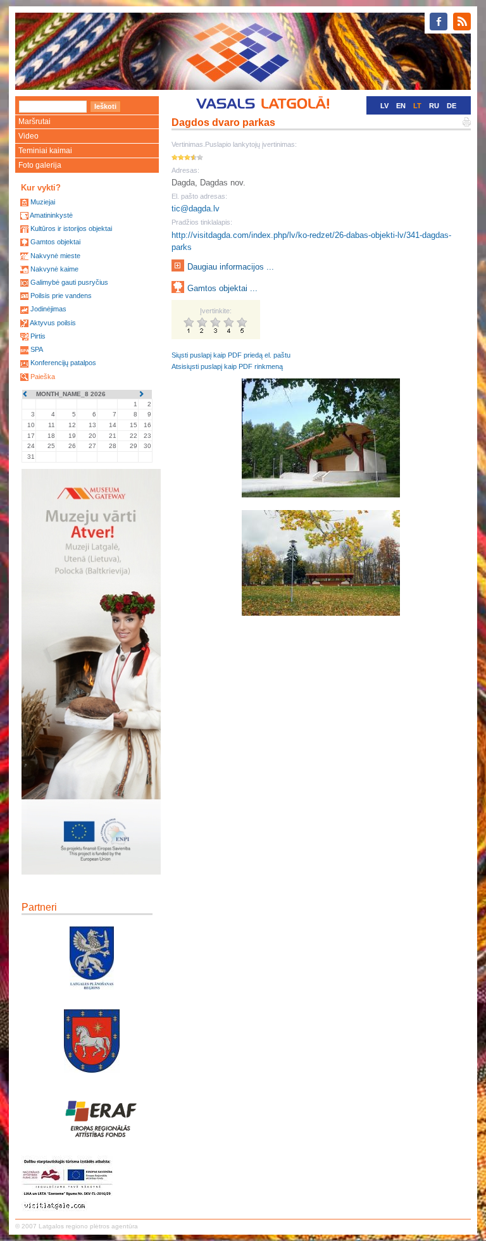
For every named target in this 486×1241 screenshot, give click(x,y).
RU (434, 105)
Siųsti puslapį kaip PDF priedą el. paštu (230, 355)
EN (401, 105)
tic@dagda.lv (195, 208)
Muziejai (42, 202)
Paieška (42, 376)
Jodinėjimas (48, 309)
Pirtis (38, 336)
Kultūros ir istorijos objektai (71, 228)
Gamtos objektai (55, 242)
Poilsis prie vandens (61, 295)
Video (28, 136)
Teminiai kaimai (45, 150)
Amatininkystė (51, 215)
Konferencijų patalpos (63, 362)
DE (451, 105)
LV (384, 105)
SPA (36, 349)
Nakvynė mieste (55, 255)
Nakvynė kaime (54, 269)
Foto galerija (39, 165)
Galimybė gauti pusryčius (69, 282)
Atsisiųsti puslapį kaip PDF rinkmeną (227, 366)
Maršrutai (34, 121)
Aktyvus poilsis (53, 323)
